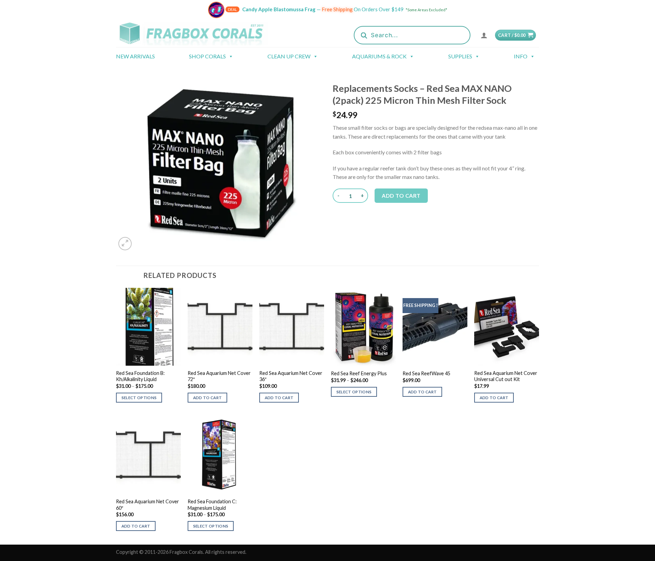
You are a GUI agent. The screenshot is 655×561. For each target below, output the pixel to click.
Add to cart (401, 195)
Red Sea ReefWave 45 (426, 373)
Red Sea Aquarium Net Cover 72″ (219, 376)
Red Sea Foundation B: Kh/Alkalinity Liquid (140, 376)
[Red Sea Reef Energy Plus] (363, 327)
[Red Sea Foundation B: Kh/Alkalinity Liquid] (148, 327)
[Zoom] (125, 243)
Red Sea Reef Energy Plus (359, 373)
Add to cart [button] (207, 397)
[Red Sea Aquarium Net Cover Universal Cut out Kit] (506, 327)
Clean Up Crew (288, 56)
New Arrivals (135, 56)
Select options (139, 397)
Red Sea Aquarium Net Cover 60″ (147, 505)
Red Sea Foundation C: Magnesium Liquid (212, 505)
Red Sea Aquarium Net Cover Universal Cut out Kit (505, 376)
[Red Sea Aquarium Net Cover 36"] (291, 327)
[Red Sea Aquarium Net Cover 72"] (220, 327)
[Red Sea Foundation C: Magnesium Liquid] (220, 455)
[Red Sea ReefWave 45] (435, 327)
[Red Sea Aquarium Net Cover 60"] (148, 455)
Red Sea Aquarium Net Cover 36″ (290, 376)
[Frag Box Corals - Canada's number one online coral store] (200, 33)
